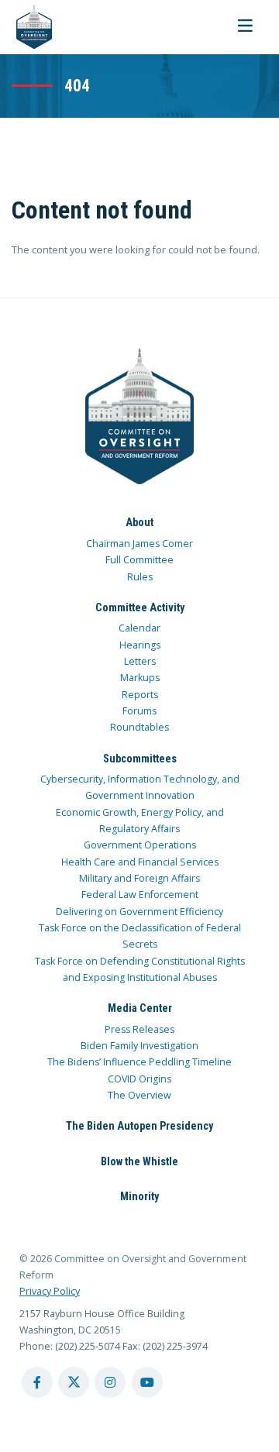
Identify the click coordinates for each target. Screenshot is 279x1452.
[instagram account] (110, 1382)
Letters (140, 661)
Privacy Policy (49, 1291)
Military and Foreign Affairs (139, 878)
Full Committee (139, 559)
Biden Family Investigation (139, 1045)
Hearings (139, 645)
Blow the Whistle (139, 1161)
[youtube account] (147, 1382)
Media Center (140, 1008)
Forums (139, 710)
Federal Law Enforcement (139, 894)
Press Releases (139, 1029)
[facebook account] (37, 1382)
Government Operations (140, 845)
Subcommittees (140, 758)
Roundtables (139, 727)
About (139, 522)
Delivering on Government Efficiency (139, 911)
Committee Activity (139, 607)
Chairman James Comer (139, 543)
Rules (140, 576)
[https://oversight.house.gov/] (26, 27)
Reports (140, 694)
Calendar (139, 628)
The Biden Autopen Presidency (139, 1126)
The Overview (139, 1095)
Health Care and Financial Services (140, 862)
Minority (139, 1196)
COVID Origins (139, 1079)
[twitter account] (73, 1382)
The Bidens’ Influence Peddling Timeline (139, 1061)
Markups (140, 677)
